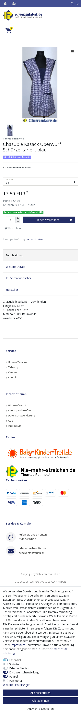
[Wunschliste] (78, 3)
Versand (13, 372)
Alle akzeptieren (40, 693)
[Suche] (71, 3)
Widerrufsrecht (17, 405)
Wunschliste (14, 228)
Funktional (15, 680)
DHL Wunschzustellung (24, 672)
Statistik (14, 664)
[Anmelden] (5, 3)
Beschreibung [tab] (14, 255)
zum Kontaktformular (31, 553)
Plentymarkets (58, 581)
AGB (10, 420)
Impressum (14, 425)
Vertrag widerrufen (19, 410)
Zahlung (13, 367)
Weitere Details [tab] (15, 267)
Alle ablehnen (40, 700)
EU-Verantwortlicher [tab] (18, 278)
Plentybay (34, 581)
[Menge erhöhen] (17, 218)
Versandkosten (35, 239)
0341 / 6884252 (27, 539)
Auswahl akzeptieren (41, 709)
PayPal (13, 676)
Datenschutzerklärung (21, 415)
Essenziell (15, 660)
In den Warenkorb (48, 220)
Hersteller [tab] (12, 290)
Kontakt (12, 377)
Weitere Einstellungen (16, 685)
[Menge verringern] (17, 221)
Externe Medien (19, 668)
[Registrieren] (14, 3)
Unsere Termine (17, 362)
